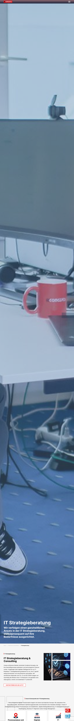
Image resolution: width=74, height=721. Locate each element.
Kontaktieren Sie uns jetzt (15, 685)
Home (5, 645)
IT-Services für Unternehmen (13, 645)
